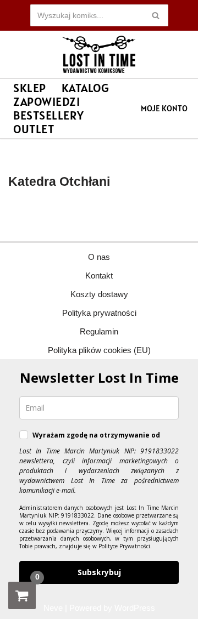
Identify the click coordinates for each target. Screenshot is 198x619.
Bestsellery (48, 115)
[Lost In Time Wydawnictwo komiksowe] (99, 54)
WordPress (134, 607)
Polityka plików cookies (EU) (99, 350)
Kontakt (99, 275)
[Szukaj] (156, 15)
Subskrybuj (99, 572)
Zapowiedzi (46, 102)
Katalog (85, 88)
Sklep (29, 88)
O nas (99, 257)
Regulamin (99, 331)
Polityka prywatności (99, 312)
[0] (22, 595)
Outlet (33, 129)
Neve (53, 607)
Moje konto (164, 108)
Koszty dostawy (99, 294)
